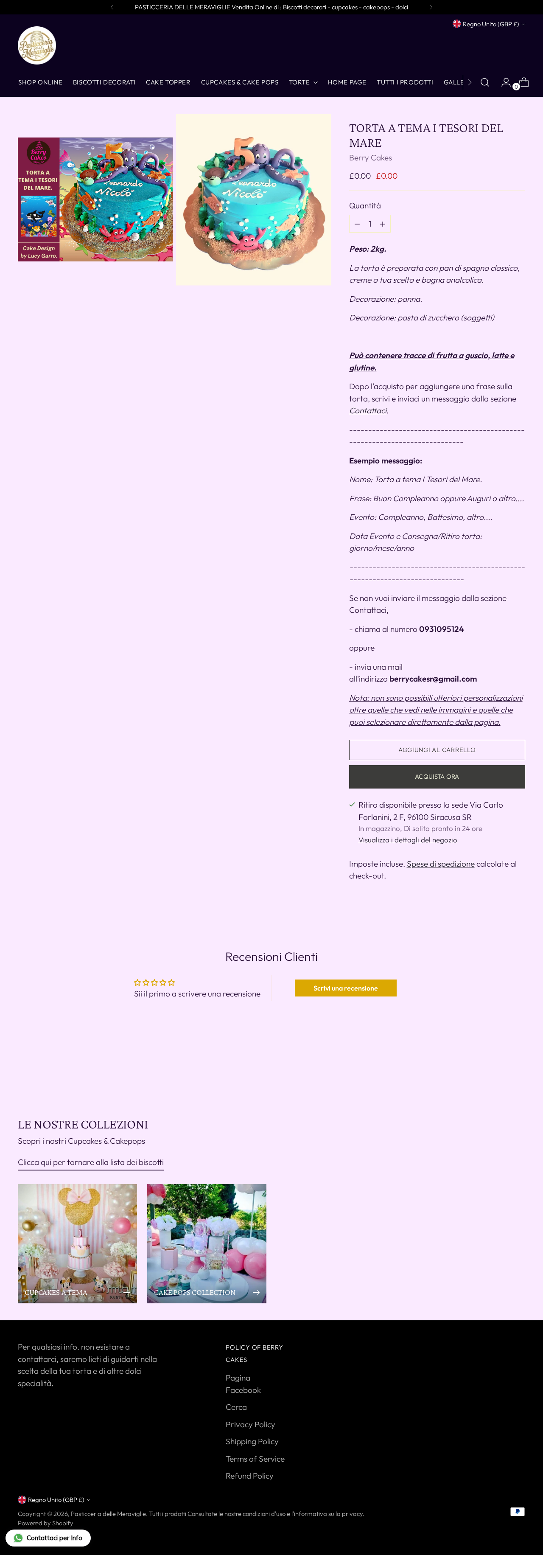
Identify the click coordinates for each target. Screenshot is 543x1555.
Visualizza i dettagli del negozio (407, 839)
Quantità (365, 205)
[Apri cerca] (484, 82)
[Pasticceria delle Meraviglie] (37, 45)
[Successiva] (431, 7)
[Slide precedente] (498, 1071)
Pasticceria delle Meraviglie (108, 1514)
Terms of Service (255, 1459)
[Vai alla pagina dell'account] (502, 82)
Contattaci (367, 410)
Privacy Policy (250, 1424)
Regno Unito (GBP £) (491, 24)
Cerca (236, 1407)
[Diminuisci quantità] (382, 223)
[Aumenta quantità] (357, 223)
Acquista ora (437, 776)
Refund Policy (250, 1476)
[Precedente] (112, 7)
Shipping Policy (252, 1441)
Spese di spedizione (441, 864)
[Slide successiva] (518, 1071)
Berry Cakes (370, 157)
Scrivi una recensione (345, 988)
